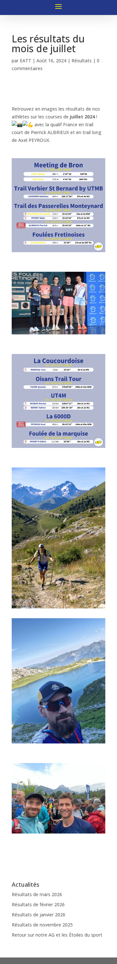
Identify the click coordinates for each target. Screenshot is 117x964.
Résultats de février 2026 (38, 904)
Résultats (82, 60)
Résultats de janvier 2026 (38, 914)
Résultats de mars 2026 (37, 894)
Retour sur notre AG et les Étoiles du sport (57, 935)
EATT (25, 60)
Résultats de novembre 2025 (42, 925)
